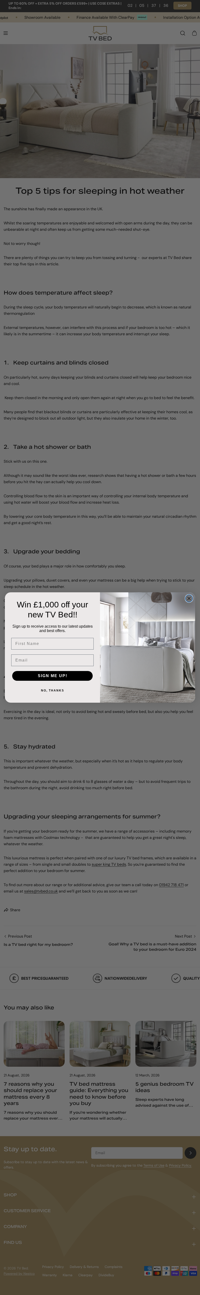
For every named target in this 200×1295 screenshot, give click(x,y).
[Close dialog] (189, 598)
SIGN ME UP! (52, 676)
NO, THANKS (52, 690)
